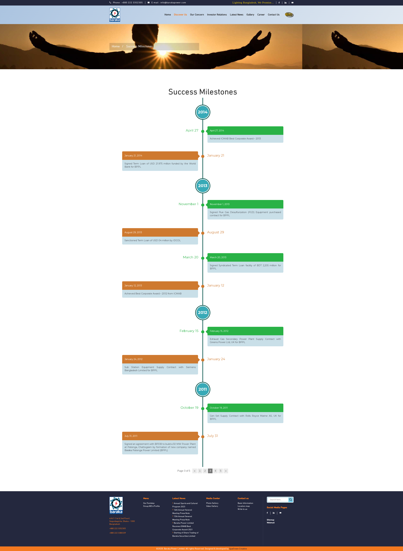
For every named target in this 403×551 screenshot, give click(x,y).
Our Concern (197, 14)
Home (168, 14)
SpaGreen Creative (238, 549)
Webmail (271, 522)
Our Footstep (148, 503)
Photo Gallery (212, 503)
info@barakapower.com (173, 2)
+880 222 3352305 (132, 2)
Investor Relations (217, 14)
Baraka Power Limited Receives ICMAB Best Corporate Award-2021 (183, 526)
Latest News (236, 14)
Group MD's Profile (151, 506)
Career (261, 14)
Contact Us (274, 14)
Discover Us (180, 14)
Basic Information (245, 503)
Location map (244, 506)
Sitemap (270, 520)
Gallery (250, 14)
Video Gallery (212, 506)
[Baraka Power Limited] (115, 15)
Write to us (242, 509)
